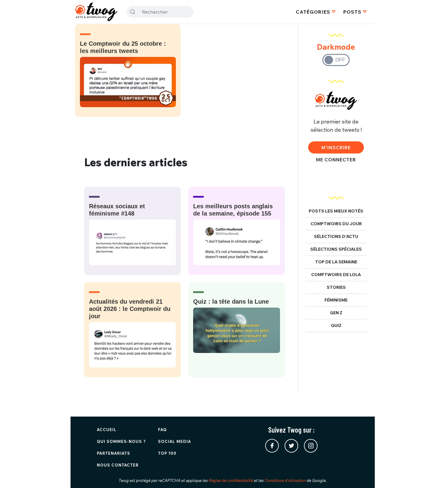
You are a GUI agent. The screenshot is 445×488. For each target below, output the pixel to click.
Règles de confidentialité (231, 480)
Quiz (336, 325)
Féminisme (336, 300)
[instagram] (311, 446)
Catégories (313, 12)
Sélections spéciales (336, 249)
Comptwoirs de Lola (336, 274)
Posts (352, 12)
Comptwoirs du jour (336, 223)
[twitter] (291, 446)
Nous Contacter (118, 465)
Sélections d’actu (336, 236)
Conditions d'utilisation (285, 480)
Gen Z (336, 312)
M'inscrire (336, 147)
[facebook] (272, 446)
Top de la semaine (336, 262)
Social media (174, 441)
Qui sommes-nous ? (121, 441)
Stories (336, 287)
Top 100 (167, 453)
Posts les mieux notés (336, 211)
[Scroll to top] (431, 474)
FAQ (162, 429)
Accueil (107, 429)
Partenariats (113, 453)
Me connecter (336, 160)
